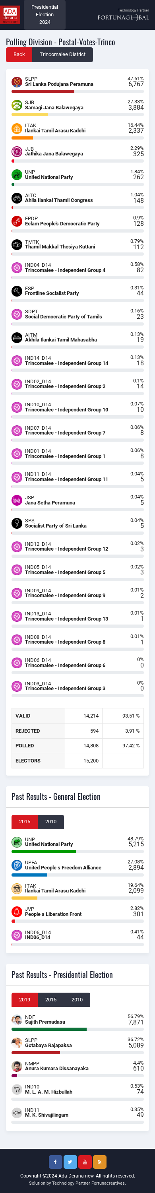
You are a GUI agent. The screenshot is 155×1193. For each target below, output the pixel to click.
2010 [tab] (50, 821)
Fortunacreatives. (108, 1183)
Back (19, 54)
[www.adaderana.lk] (10, 14)
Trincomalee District (62, 54)
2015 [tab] (24, 821)
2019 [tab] (24, 1000)
